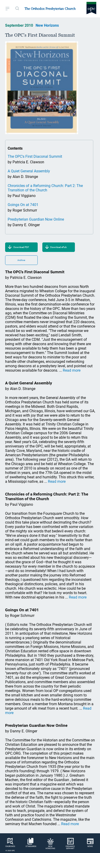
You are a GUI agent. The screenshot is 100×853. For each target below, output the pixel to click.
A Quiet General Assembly (29, 171)
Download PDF (21, 247)
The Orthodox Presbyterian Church (50, 8)
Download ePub (58, 247)
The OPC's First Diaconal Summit (35, 156)
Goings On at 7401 (23, 205)
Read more (71, 370)
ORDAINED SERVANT (70, 847)
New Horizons (47, 25)
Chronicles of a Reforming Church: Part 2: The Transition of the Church (45, 187)
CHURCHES (10, 846)
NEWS (90, 846)
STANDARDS (31, 846)
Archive (21, 260)
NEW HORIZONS (50, 847)
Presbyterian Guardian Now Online (36, 219)
